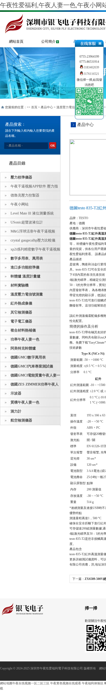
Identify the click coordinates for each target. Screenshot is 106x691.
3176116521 (91, 74)
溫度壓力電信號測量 (70, 107)
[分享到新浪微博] (19, 630)
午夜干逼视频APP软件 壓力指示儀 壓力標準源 (29, 187)
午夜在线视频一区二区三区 (30, 683)
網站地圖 (6, 683)
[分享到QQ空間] (11, 630)
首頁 (34, 107)
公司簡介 (48, 41)
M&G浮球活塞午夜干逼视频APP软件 (27, 232)
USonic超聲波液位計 (27, 222)
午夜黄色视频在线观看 (65, 683)
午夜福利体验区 (92, 683)
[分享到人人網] (35, 630)
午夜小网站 (20, 204)
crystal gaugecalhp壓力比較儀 (33, 240)
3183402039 (91, 67)
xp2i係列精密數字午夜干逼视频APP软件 (30, 250)
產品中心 (47, 107)
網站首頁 (16, 41)
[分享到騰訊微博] (27, 630)
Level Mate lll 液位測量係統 (32, 213)
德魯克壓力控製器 (25, 195)
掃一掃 (91, 608)
